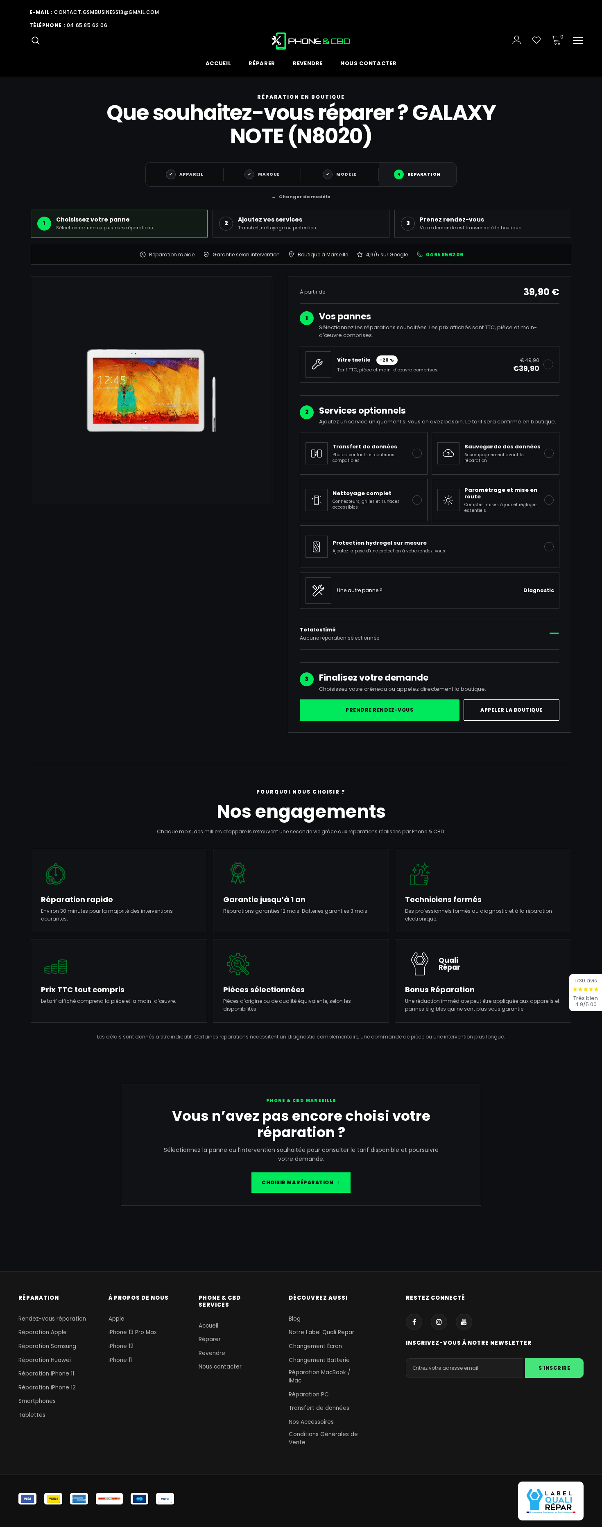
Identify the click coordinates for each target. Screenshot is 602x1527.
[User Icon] (516, 39)
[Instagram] (439, 1322)
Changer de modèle (301, 196)
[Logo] (311, 40)
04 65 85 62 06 (87, 25)
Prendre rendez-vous (379, 709)
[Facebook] (414, 1322)
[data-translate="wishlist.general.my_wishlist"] (536, 40)
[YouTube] (464, 1322)
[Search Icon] (36, 40)
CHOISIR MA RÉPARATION (301, 1182)
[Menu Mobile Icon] (578, 40)
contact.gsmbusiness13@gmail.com (106, 12)
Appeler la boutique (511, 709)
